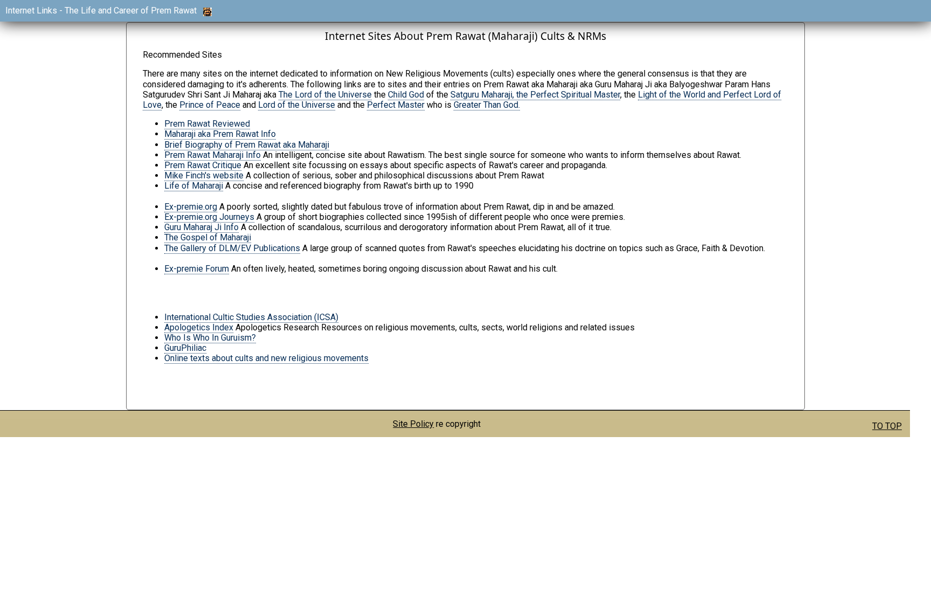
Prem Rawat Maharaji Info (212, 155)
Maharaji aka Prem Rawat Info (220, 134)
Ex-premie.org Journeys (209, 217)
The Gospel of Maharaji (207, 237)
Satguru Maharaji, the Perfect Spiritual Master (535, 94)
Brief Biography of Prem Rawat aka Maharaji (246, 145)
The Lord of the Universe (325, 94)
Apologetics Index (198, 327)
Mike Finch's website (204, 175)
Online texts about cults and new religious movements (266, 358)
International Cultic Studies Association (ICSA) (251, 317)
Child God (406, 94)
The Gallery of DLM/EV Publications (232, 248)
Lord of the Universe (296, 105)
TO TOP (887, 426)
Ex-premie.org (190, 207)
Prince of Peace (209, 105)
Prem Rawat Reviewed (207, 124)
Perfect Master (396, 105)
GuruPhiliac (185, 348)
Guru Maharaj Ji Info (201, 227)
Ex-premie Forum (196, 269)
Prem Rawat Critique (202, 165)
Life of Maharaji (193, 186)
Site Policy (413, 424)
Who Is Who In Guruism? (210, 338)
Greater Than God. (487, 105)
